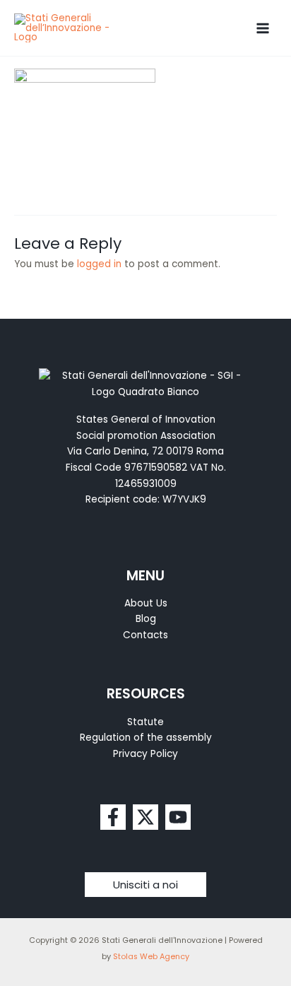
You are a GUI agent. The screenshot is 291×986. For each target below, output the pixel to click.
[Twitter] (145, 817)
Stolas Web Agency (151, 956)
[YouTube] (178, 817)
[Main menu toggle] (263, 27)
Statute (145, 722)
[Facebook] (113, 817)
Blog (146, 619)
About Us (145, 603)
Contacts (145, 635)
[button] (145, 884)
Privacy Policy (145, 754)
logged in (99, 264)
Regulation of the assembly (146, 737)
